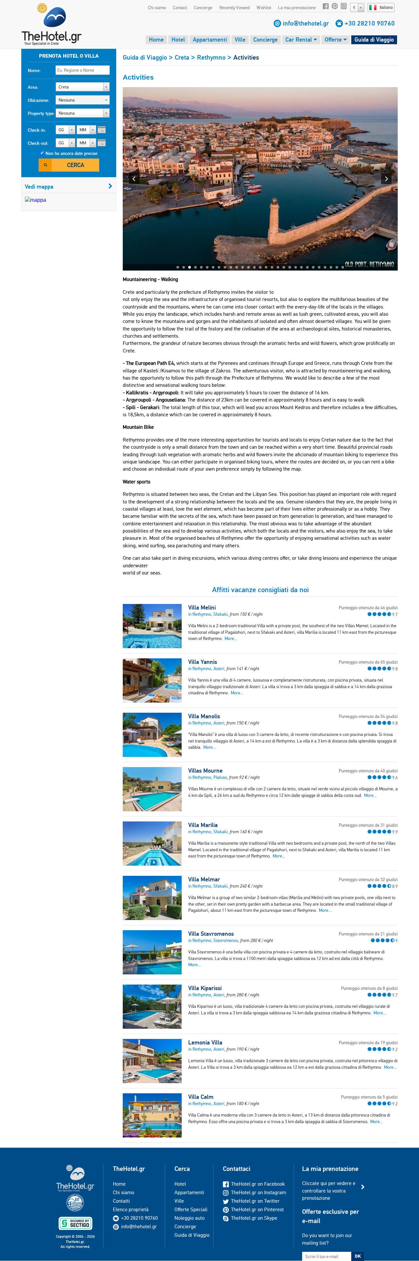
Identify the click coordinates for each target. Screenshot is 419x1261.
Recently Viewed (234, 7)
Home (156, 39)
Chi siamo (157, 7)
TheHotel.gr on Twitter (255, 1201)
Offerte (334, 39)
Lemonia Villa (205, 1042)
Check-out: (38, 143)
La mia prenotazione (297, 7)
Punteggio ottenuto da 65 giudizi (368, 662)
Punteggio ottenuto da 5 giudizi (369, 1097)
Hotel (178, 39)
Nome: (34, 70)
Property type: (41, 113)
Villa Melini (202, 607)
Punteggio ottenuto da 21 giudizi (368, 934)
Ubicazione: (38, 100)
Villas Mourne (205, 770)
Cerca (75, 165)
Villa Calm (200, 1097)
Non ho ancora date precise (72, 153)
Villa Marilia (203, 825)
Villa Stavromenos (211, 933)
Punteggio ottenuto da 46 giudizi (368, 608)
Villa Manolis (204, 716)
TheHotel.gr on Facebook (258, 1184)
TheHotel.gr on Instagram (258, 1192)
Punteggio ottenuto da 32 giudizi (368, 879)
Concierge (203, 7)
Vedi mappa (39, 186)
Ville (240, 39)
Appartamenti (210, 39)
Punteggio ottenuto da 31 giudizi (368, 825)
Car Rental (299, 39)
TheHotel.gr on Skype (254, 1218)
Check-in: (37, 130)
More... (231, 638)
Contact (180, 7)
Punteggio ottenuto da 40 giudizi (368, 771)
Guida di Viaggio (374, 39)
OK (358, 1256)
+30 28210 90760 (370, 23)
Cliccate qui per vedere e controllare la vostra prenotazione (328, 1190)
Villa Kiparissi (205, 988)
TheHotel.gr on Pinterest (257, 1209)
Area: (33, 87)
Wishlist (264, 7)
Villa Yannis (202, 662)
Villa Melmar (204, 879)
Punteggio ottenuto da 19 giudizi (368, 1042)
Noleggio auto (189, 1218)
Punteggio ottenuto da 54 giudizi (368, 716)
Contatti (121, 1201)
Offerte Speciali (191, 1209)
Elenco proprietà (131, 1209)
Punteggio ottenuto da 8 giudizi (369, 988)
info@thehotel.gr (306, 23)
